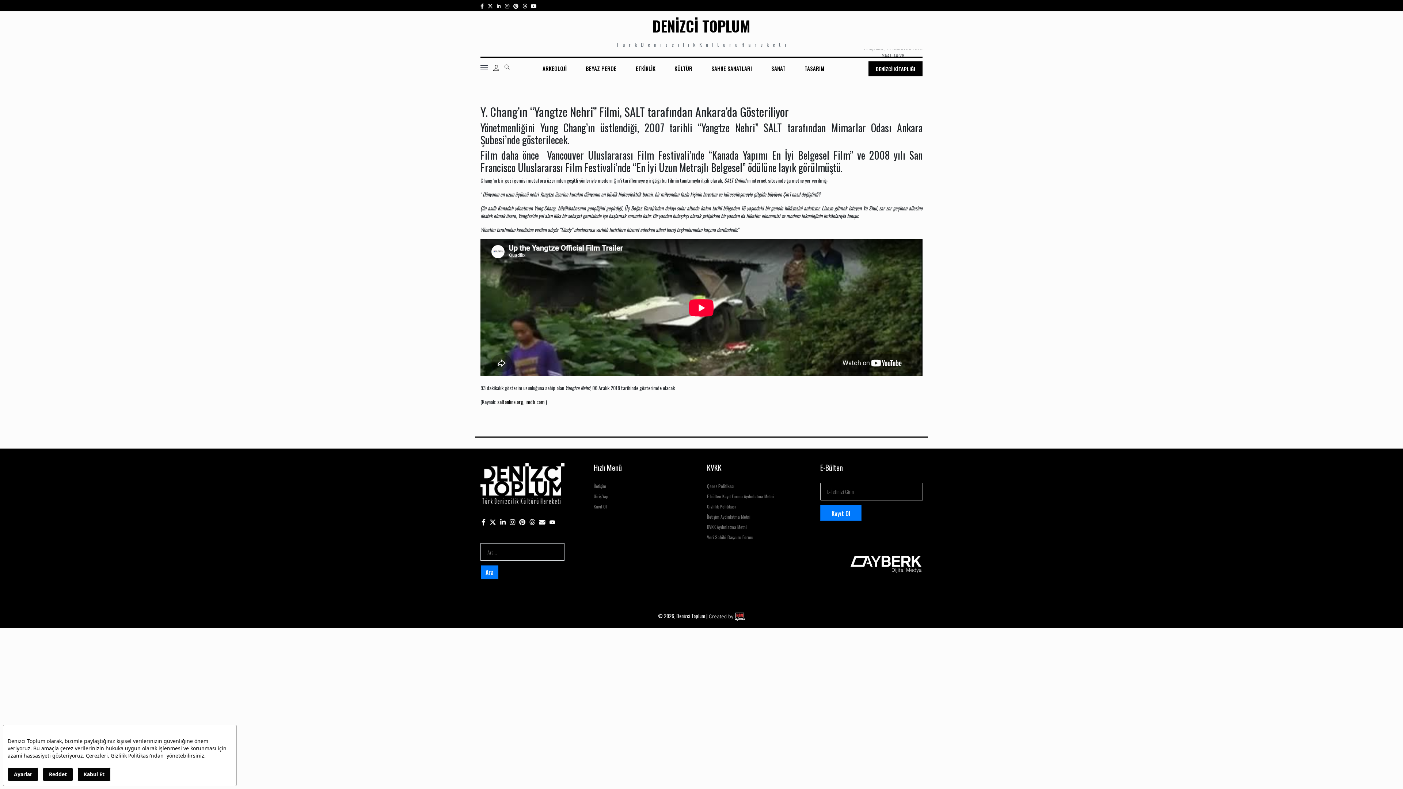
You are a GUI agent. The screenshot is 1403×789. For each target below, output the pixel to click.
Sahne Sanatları (731, 68)
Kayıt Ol (600, 506)
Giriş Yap (601, 496)
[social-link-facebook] (482, 5)
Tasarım (814, 68)
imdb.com (534, 401)
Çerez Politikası (720, 486)
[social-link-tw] (490, 5)
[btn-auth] (496, 68)
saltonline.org (510, 401)
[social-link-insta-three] (515, 5)
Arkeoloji (555, 68)
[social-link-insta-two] (507, 5)
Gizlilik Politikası (721, 506)
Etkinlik (645, 68)
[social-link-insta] (499, 5)
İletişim (600, 486)
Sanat (778, 68)
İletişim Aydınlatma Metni (728, 517)
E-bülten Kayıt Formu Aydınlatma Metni (740, 496)
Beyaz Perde (601, 68)
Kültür (683, 68)
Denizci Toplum (701, 26)
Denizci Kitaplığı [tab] (895, 69)
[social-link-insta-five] (534, 5)
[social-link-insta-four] (524, 5)
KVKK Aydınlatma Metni (727, 527)
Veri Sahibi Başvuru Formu (730, 537)
